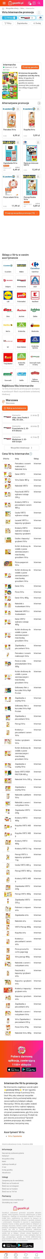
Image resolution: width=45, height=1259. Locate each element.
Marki (4, 1161)
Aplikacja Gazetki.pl (9, 1164)
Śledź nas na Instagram (10, 1186)
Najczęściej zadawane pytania (13, 1153)
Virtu (22, 8)
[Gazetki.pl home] (16, 3)
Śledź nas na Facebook (10, 1183)
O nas (4, 1167)
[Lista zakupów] (34, 3)
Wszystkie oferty (12, 8)
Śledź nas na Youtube (10, 1189)
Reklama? (5, 1156)
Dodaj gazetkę (7, 1170)
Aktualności (6, 1173)
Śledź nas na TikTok (9, 1192)
